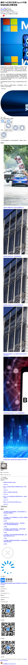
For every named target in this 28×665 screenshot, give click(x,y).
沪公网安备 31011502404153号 (9, 663)
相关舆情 (3, 9)
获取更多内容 (4, 506)
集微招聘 (10, 583)
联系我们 (14, 583)
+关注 (2, 461)
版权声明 (6, 583)
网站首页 (2, 583)
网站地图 (18, 583)
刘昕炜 (5, 8)
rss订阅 (3, 584)
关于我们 (22, 583)
